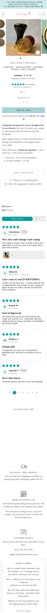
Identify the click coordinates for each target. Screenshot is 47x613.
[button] (18, 84)
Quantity (23, 98)
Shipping (14, 78)
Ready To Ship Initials (26, 63)
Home (12, 63)
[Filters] (36, 219)
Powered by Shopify (23, 611)
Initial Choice (22, 87)
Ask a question (23, 173)
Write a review (17, 219)
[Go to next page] (37, 392)
